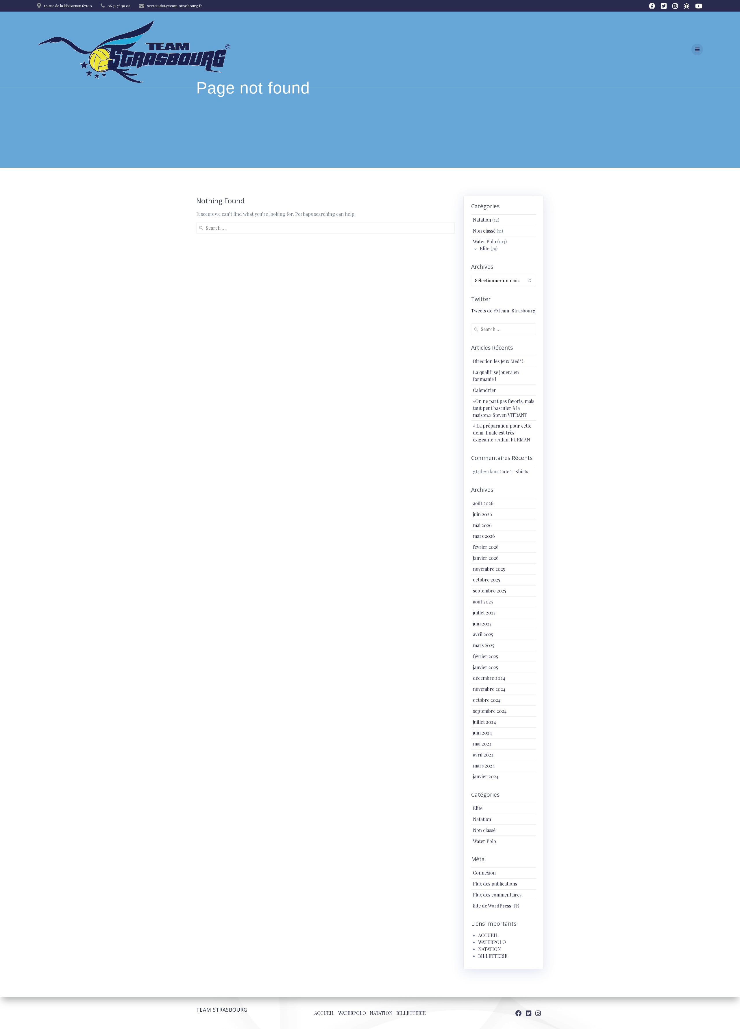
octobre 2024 (487, 700)
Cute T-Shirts (514, 471)
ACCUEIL (488, 935)
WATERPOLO (492, 942)
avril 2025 (483, 634)
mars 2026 (484, 536)
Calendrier (484, 390)
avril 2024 (483, 755)
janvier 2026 (486, 558)
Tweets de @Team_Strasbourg (503, 311)
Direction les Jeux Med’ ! (498, 361)
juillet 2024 (484, 722)
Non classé (484, 231)
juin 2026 (482, 514)
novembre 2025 (489, 569)
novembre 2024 (489, 689)
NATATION (489, 949)
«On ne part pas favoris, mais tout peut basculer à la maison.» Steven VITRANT (503, 408)
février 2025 (485, 656)
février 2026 (486, 547)
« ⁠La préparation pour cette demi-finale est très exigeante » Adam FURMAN (502, 433)
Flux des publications (495, 884)
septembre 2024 (490, 711)
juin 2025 (482, 624)
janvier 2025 (485, 667)
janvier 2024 (486, 776)
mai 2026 (482, 525)
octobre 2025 (486, 580)
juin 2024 (482, 733)
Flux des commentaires (497, 895)
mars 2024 (484, 766)
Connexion (484, 873)
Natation (482, 220)
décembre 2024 (489, 678)
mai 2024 (482, 744)
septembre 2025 (489, 591)
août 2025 (483, 602)
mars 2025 (483, 645)
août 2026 (483, 503)
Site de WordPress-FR (496, 906)
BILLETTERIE (493, 956)
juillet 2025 (484, 613)
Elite (484, 248)
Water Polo (484, 241)
